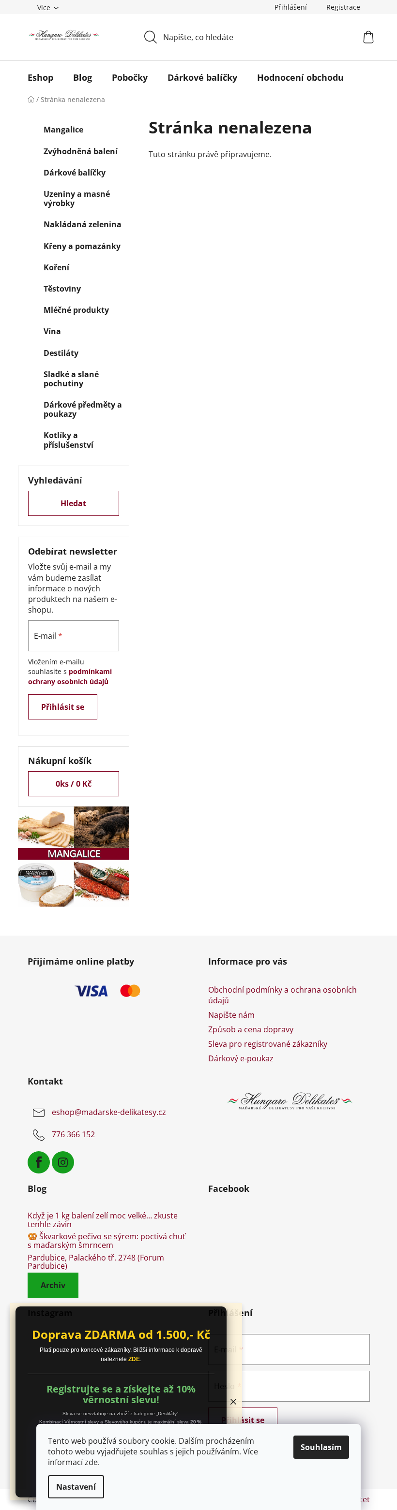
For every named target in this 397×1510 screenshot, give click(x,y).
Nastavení (76, 1486)
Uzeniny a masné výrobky (77, 198)
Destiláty (61, 353)
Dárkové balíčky (75, 172)
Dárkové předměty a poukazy (83, 409)
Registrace (343, 7)
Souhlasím (321, 1447)
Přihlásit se (62, 707)
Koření (56, 267)
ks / (74, 783)
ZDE (134, 1359)
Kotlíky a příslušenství (68, 440)
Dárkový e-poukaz (241, 1058)
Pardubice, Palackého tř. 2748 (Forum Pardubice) (96, 1262)
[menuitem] (40, 77)
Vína (52, 331)
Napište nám (231, 1015)
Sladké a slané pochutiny (71, 379)
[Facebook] (39, 1162)
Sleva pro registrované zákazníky (267, 1044)
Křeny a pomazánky (82, 246)
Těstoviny (62, 288)
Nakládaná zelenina (83, 224)
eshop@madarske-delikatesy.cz (109, 1112)
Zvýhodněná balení (81, 151)
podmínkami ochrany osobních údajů (70, 676)
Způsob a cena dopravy (250, 1029)
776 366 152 (73, 1134)
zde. (92, 1462)
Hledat (73, 503)
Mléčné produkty (76, 310)
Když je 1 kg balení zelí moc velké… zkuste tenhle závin (103, 1220)
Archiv (53, 1285)
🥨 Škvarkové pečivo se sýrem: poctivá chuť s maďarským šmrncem (106, 1240)
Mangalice (63, 129)
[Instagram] (63, 1162)
